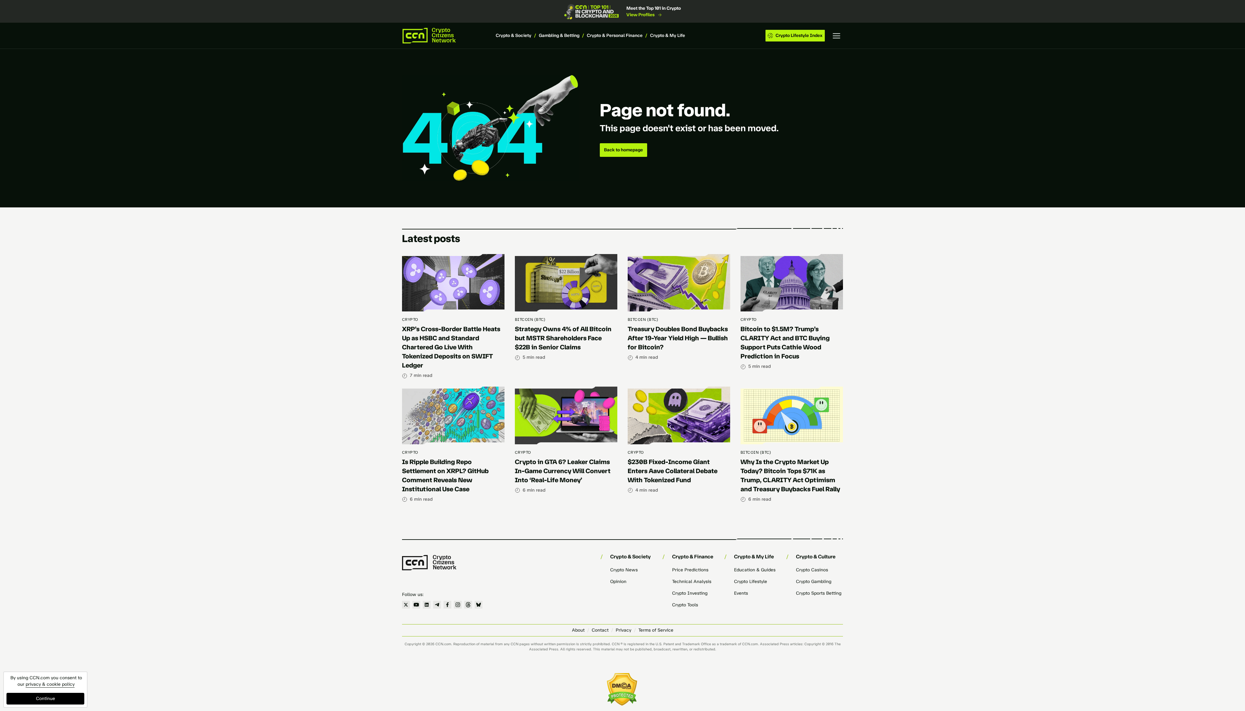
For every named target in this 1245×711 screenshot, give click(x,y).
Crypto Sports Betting (818, 593)
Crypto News (624, 570)
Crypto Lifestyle (750, 581)
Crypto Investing (689, 593)
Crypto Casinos (812, 570)
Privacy (623, 630)
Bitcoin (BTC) (530, 319)
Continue (45, 698)
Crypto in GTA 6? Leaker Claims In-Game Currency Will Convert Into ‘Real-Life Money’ (563, 471)
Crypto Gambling (813, 581)
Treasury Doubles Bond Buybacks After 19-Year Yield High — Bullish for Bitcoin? (678, 338)
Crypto (410, 319)
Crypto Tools (685, 605)
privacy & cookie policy (50, 684)
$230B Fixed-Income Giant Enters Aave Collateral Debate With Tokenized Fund (672, 471)
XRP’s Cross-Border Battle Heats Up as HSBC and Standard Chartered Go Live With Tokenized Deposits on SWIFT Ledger (451, 347)
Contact (600, 630)
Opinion (618, 581)
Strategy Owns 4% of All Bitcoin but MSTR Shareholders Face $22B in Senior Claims (563, 338)
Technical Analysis (691, 581)
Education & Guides (755, 570)
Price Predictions (690, 570)
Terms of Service (655, 630)
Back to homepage (623, 150)
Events (741, 593)
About (578, 630)
